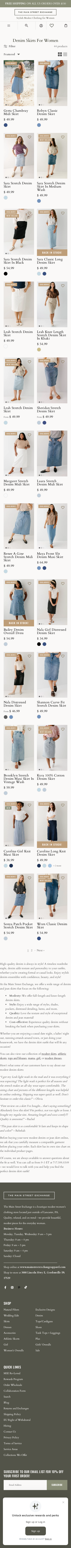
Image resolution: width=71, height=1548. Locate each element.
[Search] (27, 26)
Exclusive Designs (45, 1309)
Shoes (39, 1327)
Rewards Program (13, 1379)
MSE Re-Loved (12, 1373)
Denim (39, 1315)
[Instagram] (12, 1287)
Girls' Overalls (43, 1344)
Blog (6, 1402)
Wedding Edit (11, 1315)
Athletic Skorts (11, 1338)
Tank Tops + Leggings (48, 1333)
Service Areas (11, 1449)
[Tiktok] (25, 1287)
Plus (38, 1338)
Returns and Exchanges (16, 1408)
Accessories (10, 1333)
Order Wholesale (13, 1385)
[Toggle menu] (9, 26)
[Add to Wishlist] (29, 63)
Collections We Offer (15, 1455)
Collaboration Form (15, 1391)
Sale (38, 1350)
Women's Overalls (14, 1350)
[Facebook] (5, 1287)
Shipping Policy (12, 1414)
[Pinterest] (19, 1287)
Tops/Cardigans (44, 1321)
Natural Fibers (11, 1309)
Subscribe (57, 1485)
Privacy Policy (11, 1437)
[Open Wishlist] (51, 26)
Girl (6, 1344)
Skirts (7, 1321)
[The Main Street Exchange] (35, 14)
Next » (40, 950)
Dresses (7, 1327)
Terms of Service (13, 1443)
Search (7, 1396)
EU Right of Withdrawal (17, 1420)
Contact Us (10, 1431)
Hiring (7, 1426)
